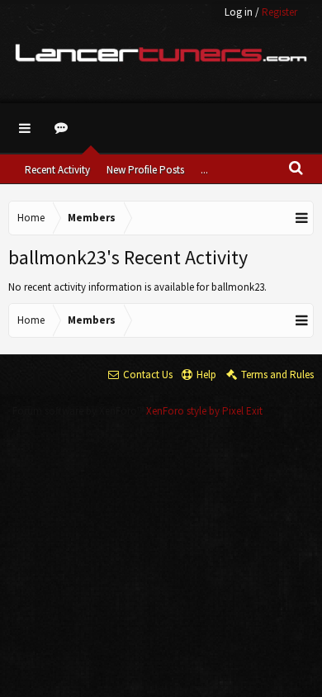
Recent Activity (57, 170)
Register (279, 12)
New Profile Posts (145, 170)
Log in (239, 12)
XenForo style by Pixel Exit (204, 411)
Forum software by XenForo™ (79, 411)
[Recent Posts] (64, 128)
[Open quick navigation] (302, 218)
